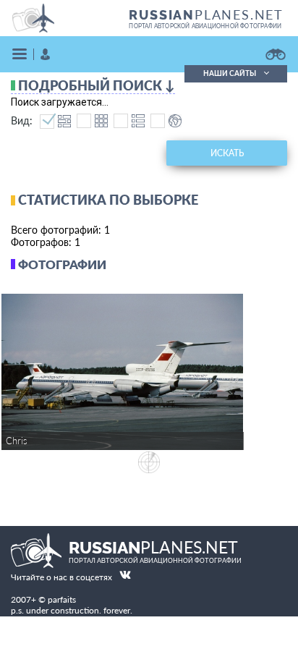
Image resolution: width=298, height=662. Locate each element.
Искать (227, 153)
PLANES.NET (206, 14)
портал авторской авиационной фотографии (205, 26)
